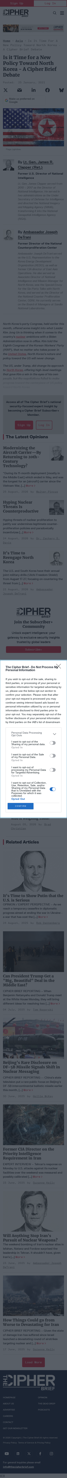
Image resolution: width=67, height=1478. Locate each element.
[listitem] (33, 734)
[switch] (53, 743)
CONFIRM (20, 806)
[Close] (59, 667)
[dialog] (33, 739)
